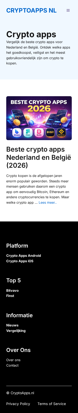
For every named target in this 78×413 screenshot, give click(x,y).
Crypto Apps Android (23, 255)
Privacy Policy (18, 404)
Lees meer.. (48, 202)
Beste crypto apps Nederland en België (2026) (38, 157)
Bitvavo (12, 290)
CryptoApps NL (31, 10)
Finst (10, 296)
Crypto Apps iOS (19, 261)
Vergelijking (16, 331)
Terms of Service (51, 404)
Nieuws (12, 325)
